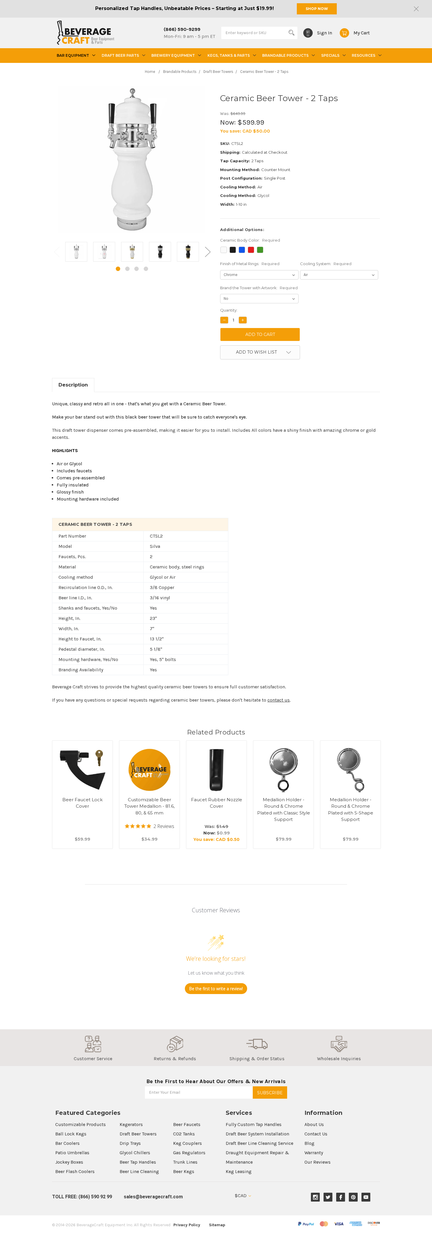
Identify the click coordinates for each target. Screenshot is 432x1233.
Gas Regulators (189, 1152)
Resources (363, 55)
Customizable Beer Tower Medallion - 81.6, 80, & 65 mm (149, 806)
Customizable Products (80, 1124)
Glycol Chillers (135, 1152)
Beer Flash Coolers (75, 1171)
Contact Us (315, 1134)
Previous (56, 251)
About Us (314, 1124)
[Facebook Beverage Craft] (340, 1197)
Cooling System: (325, 263)
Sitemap (217, 1224)
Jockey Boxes (69, 1162)
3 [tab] (136, 269)
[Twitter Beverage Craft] (328, 1197)
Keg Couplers (187, 1143)
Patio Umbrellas (72, 1152)
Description (73, 385)
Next (207, 251)
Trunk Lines (185, 1162)
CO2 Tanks (184, 1134)
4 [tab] (146, 269)
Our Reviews (317, 1162)
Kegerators (131, 1124)
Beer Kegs (183, 1171)
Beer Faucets (186, 1124)
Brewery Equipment (173, 55)
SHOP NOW (317, 8)
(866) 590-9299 (182, 29)
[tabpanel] (76, 253)
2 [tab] (127, 269)
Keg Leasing (239, 1171)
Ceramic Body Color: (250, 240)
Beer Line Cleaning (139, 1171)
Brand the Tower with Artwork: (259, 287)
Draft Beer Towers (138, 1134)
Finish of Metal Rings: (249, 263)
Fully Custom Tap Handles (254, 1124)
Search (291, 33)
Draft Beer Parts (120, 55)
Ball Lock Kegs (70, 1134)
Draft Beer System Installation (257, 1134)
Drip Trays (130, 1143)
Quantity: (228, 310)
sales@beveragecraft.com (153, 1196)
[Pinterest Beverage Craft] (353, 1197)
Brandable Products (285, 55)
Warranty (313, 1152)
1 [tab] (118, 269)
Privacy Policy (186, 1224)
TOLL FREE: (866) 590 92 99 (82, 1196)
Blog (309, 1143)
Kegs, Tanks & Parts (228, 55)
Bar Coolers (67, 1143)
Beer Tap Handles (138, 1162)
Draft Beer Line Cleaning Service (259, 1143)
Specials (330, 55)
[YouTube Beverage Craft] (366, 1197)
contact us (278, 700)
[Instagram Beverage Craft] (315, 1197)
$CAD (241, 1195)
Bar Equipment (73, 55)
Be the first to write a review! (216, 988)
